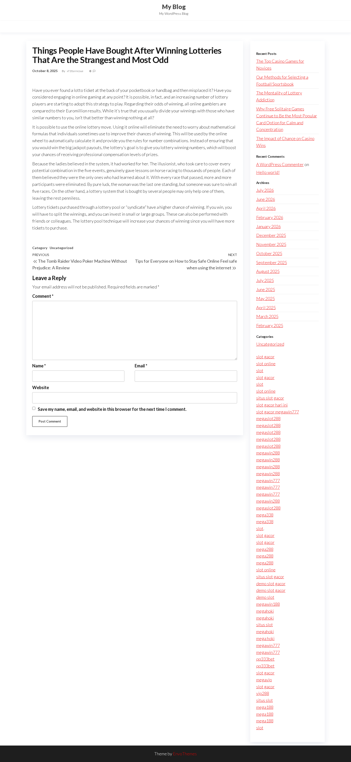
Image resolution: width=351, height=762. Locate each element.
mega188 (264, 707)
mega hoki (265, 638)
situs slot (264, 624)
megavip (264, 679)
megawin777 (268, 480)
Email (141, 365)
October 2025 (269, 253)
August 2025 (268, 271)
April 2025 (266, 307)
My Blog (174, 6)
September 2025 (271, 262)
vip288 (262, 693)
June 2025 (265, 289)
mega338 (264, 514)
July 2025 (265, 280)
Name (39, 365)
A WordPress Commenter (280, 164)
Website (40, 387)
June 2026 (265, 199)
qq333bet (265, 659)
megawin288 (268, 452)
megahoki (265, 611)
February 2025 (269, 325)
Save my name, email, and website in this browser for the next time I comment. (112, 409)
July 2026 (265, 190)
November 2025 (271, 244)
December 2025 (271, 235)
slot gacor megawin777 (277, 411)
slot (259, 370)
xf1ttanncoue (75, 71)
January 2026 (268, 226)
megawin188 (268, 604)
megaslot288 (268, 418)
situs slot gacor (270, 398)
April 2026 (266, 208)
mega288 (264, 549)
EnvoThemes (185, 753)
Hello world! (268, 172)
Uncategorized (61, 248)
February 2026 (269, 217)
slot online (266, 363)
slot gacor (265, 356)
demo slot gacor (271, 583)
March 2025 (267, 316)
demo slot (265, 597)
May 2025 (265, 298)
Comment (42, 296)
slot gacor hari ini (272, 404)
